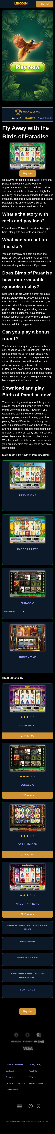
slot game (41, 179)
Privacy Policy (35, 1065)
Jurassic (27, 603)
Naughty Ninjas (27, 903)
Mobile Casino (27, 957)
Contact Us (11, 1071)
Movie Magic (27, 725)
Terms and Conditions (15, 1083)
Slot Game (27, 989)
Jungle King (27, 495)
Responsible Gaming (38, 1083)
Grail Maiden (27, 844)
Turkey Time (28, 657)
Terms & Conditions (14, 1065)
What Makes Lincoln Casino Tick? (27, 927)
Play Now (44, 4)
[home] (22, 6)
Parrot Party (27, 549)
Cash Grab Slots (37, 118)
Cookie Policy (12, 1089)
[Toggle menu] (5, 4)
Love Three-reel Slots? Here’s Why (28, 975)
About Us (33, 1071)
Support (9, 1077)
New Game (27, 941)
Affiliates (32, 1077)
